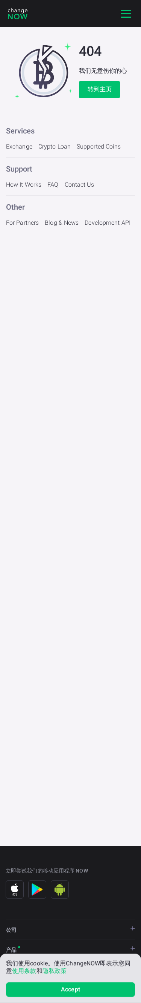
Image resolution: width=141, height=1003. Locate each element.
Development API (107, 222)
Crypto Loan (54, 146)
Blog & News (62, 222)
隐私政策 (54, 970)
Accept (70, 989)
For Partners (22, 222)
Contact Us (79, 184)
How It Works (23, 184)
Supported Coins (99, 146)
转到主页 (100, 89)
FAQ (52, 184)
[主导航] (125, 13)
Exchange (19, 146)
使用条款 (24, 970)
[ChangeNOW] (18, 14)
